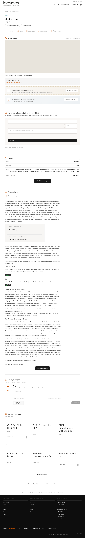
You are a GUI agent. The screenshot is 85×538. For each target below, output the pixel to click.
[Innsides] (13, 3)
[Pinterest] (81, 534)
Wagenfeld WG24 (62, 509)
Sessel (32, 507)
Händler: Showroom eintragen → (72, 38)
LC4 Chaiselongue (62, 519)
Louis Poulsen (7, 512)
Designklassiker (13, 282)
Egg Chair (59, 507)
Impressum (35, 528)
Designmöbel (32, 346)
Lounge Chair (60, 516)
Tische (32, 505)
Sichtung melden (73, 90)
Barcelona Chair (61, 502)
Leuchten (32, 502)
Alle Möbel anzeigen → (42, 474)
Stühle (32, 512)
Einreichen (76, 402)
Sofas (31, 509)
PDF (11, 263)
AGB (19, 528)
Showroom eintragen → (71, 99)
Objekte (56, 4)
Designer (75, 4)
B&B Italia (6, 502)
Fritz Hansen (6, 507)
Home (5, 528)
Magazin (75, 1)
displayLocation (52, 528)
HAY (4, 509)
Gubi (10, 11)
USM (4, 514)
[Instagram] (78, 534)
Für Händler (12, 528)
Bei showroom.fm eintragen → (14, 82)
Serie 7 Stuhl (60, 505)
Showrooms (65, 4)
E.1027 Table (60, 512)
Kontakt (43, 528)
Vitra (4, 505)
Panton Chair (60, 514)
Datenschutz (26, 528)
